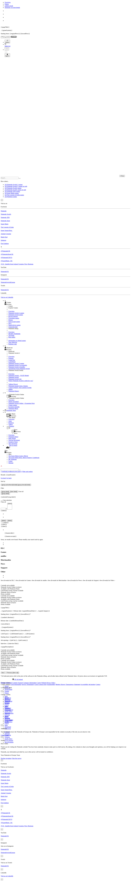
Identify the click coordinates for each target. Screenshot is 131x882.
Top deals (11, 335)
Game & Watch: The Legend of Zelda (19, 387)
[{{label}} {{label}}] (6, 509)
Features (11, 358)
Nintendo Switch (6, 214)
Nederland (8, 727)
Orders (7, 4)
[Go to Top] (65, 466)
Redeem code (12, 344)
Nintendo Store (5, 221)
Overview (8, 2)
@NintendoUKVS (6, 257)
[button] (67, 302)
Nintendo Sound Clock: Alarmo (18, 386)
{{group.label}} (5, 493)
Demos (10, 320)
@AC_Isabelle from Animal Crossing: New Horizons (17, 264)
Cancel (3, 735)
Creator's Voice (13, 442)
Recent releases (13, 316)
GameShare (12, 362)
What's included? (13, 401)
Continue (8, 735)
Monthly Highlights (14, 334)
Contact (98, 684)
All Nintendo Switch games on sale (15, 190)
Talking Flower (13, 384)
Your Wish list (12, 342)
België (7, 686)
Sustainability (51, 684)
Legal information (15, 684)
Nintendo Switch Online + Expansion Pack (21, 403)
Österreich (8, 728)
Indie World (12, 438)
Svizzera (7, 737)
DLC (10, 323)
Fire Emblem (5, 243)
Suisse (6, 716)
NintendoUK (5, 271)
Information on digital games (17, 340)
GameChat (11, 360)
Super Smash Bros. (6, 230)
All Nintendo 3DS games (12, 191)
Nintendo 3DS (5, 217)
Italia (6, 696)
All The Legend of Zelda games (14, 195)
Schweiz (7, 733)
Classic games (12, 405)
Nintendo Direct (13, 437)
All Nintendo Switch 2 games (14, 184)
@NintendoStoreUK (7, 254)
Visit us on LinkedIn (7, 297)
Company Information (30, 683)
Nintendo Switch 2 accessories (17, 365)
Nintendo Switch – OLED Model (18, 375)
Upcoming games (13, 318)
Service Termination (28, 684)
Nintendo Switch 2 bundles (16, 367)
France (7, 693)
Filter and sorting (27, 471)
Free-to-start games (14, 321)
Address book (9, 6)
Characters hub (13, 327)
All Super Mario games (12, 193)
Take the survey (16, 758)
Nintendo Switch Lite (14, 379)
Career (10, 461)
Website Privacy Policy (48, 683)
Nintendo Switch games (15, 315)
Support (20, 683)
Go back (3, 478)
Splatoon (3, 240)
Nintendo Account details (12, 7)
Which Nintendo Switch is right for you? (20, 381)
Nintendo (3, 211)
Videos (10, 424)
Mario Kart (4, 237)
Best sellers (11, 337)
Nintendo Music (13, 408)
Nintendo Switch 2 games (16, 313)
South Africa (8, 711)
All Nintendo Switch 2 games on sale (16, 186)
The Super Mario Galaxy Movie (18, 456)
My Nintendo (12, 459)
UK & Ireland (9, 740)
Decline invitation (6, 758)
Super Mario (4, 224)
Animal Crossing (6, 234)
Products (11, 423)
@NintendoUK (5, 251)
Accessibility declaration (87, 684)
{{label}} (4, 510)
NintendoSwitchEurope (8, 282)
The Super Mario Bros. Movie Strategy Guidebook (23, 457)
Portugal (7, 713)
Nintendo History (13, 391)
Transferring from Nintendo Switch (19, 368)
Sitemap (10, 463)
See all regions (9, 742)
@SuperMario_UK (6, 261)
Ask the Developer (14, 440)
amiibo (10, 389)
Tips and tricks (12, 443)
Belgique (7, 699)
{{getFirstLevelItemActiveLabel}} (11, 471)
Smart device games (14, 325)
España (7, 691)
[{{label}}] (9, 504)
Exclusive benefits (13, 407)
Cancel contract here (40, 684)
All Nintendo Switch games (13, 188)
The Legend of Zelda (7, 227)
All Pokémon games (11, 196)
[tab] (65, 679)
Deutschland (8, 689)
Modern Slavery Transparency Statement (68, 684)
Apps (10, 421)
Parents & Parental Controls (9, 683)
